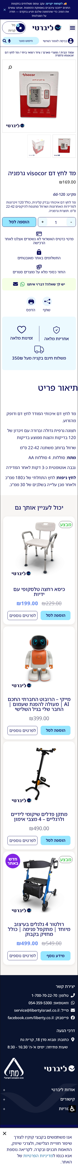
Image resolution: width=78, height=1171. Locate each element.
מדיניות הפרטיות (38, 1155)
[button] (4, 1133)
